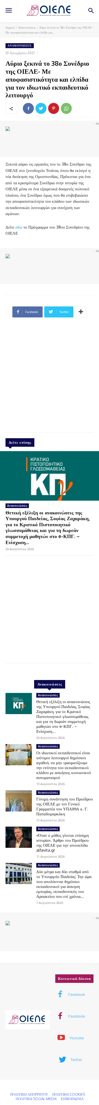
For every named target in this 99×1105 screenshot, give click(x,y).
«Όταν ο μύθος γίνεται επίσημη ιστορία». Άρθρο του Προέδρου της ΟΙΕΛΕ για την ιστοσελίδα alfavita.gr (62, 843)
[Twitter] (40, 108)
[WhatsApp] (66, 108)
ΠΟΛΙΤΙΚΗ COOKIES (68, 1094)
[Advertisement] (49, 377)
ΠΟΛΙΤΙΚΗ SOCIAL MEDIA (36, 1098)
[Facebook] (28, 108)
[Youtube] (61, 1038)
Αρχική (10, 27)
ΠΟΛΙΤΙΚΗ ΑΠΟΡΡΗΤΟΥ (29, 1094)
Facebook (76, 994)
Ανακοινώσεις (26, 27)
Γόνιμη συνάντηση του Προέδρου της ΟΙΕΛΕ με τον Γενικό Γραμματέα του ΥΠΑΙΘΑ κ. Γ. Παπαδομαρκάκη (64, 806)
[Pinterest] (53, 108)
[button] (90, 11)
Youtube (76, 1038)
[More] (81, 311)
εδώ (18, 227)
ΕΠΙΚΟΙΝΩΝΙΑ (72, 1098)
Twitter (76, 1059)
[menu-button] (8, 11)
